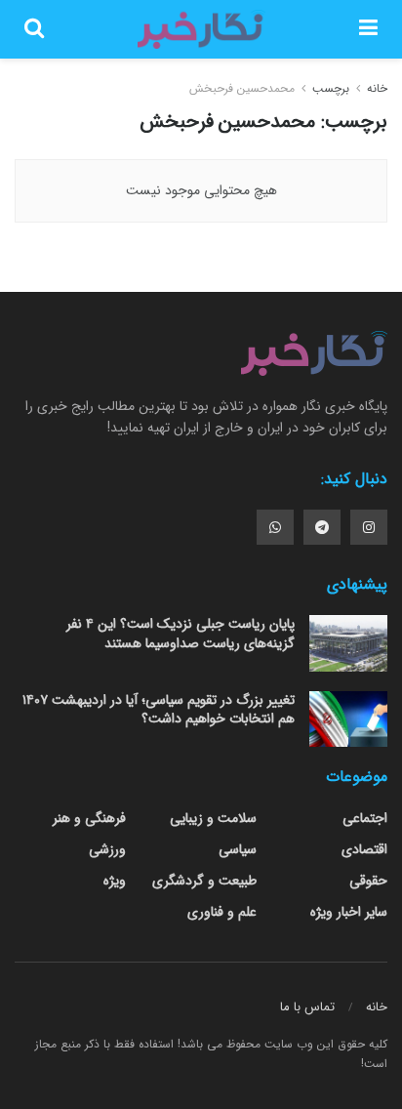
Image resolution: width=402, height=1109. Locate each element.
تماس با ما (307, 1007)
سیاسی (238, 849)
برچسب (330, 88)
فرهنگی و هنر (89, 818)
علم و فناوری (222, 912)
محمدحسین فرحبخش (242, 88)
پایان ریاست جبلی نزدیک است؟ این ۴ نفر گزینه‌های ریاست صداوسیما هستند (180, 633)
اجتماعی (364, 818)
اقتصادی (364, 849)
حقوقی (368, 880)
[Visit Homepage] (201, 29)
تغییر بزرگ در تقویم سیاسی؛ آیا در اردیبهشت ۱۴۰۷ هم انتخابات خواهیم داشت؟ (158, 709)
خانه (375, 88)
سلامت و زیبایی (213, 818)
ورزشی (107, 849)
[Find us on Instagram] (368, 527)
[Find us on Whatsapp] (275, 527)
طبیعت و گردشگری (204, 880)
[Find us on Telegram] (322, 527)
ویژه (114, 880)
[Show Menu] (368, 29)
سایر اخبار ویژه (348, 912)
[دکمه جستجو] (34, 29)
